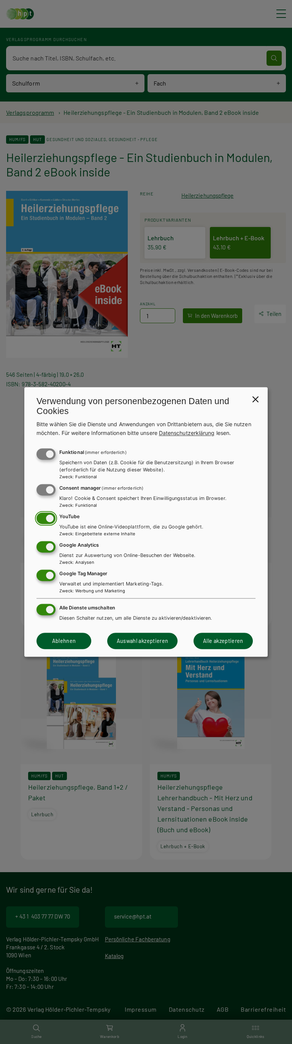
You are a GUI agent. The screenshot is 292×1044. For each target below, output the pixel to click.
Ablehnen (64, 641)
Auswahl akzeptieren (142, 641)
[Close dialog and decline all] (255, 399)
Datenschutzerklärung (187, 433)
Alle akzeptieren (223, 641)
